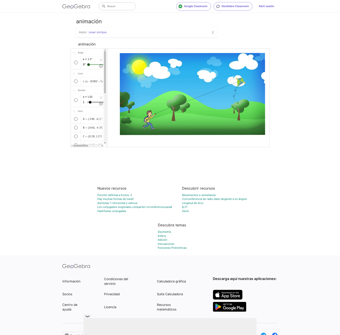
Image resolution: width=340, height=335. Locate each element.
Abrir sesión (266, 6)
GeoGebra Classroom (235, 6)
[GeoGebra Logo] (76, 6)
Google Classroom (195, 6)
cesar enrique (98, 32)
